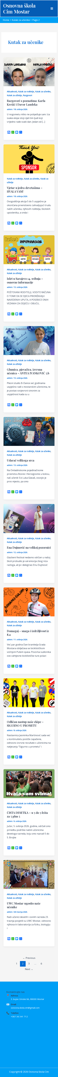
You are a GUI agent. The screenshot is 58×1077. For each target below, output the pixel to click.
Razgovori (27, 95)
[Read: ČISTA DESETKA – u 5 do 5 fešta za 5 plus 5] (29, 783)
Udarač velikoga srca (20, 460)
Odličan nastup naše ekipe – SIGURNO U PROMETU (25, 723)
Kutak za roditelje (26, 91)
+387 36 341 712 (19, 1016)
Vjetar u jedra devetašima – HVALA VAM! (24, 189)
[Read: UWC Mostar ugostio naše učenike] (29, 874)
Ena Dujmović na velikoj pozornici (29, 547)
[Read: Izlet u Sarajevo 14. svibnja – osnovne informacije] (29, 249)
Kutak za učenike (43, 91)
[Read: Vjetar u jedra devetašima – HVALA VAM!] (29, 158)
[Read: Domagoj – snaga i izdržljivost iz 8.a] (29, 601)
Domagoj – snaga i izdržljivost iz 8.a (28, 633)
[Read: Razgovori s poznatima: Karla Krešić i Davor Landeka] (29, 71)
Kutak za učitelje (14, 95)
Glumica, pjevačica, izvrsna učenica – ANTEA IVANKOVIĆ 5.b (28, 371)
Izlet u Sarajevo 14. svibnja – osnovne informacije (25, 280)
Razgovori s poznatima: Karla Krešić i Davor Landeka (26, 102)
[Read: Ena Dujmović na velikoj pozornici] (29, 518)
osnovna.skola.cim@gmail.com (25, 1007)
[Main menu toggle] (52, 8)
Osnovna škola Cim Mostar (19, 8)
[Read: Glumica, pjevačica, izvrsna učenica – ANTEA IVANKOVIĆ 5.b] (29, 340)
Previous (29, 958)
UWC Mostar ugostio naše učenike (23, 905)
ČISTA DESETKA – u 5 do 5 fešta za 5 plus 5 (27, 814)
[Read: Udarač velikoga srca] (29, 431)
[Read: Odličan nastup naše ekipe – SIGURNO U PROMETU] (29, 692)
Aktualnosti (12, 91)
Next (29, 969)
